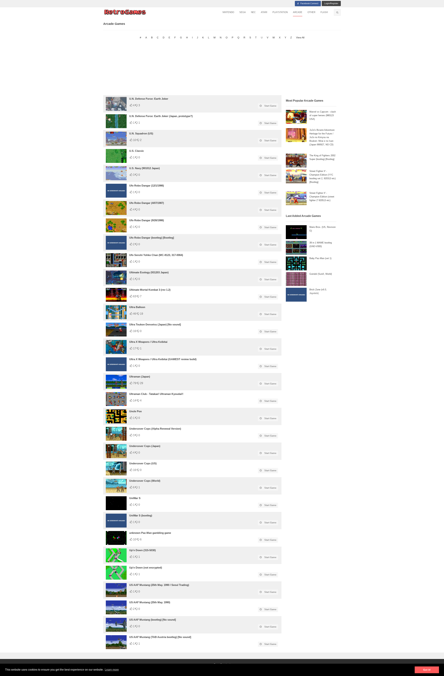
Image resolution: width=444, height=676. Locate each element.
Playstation (280, 12)
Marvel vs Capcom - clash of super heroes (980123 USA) (322, 115)
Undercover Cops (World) (144, 480)
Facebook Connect (309, 3)
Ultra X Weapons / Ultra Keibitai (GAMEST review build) (163, 359)
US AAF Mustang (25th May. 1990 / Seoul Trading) (159, 584)
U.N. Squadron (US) (141, 133)
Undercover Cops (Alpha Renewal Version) (155, 428)
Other (311, 12)
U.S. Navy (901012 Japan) (144, 168)
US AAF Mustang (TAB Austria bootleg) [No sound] (160, 637)
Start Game (270, 106)
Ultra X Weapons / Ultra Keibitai (148, 341)
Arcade (297, 12)
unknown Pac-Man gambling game (150, 532)
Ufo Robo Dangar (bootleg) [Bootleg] (151, 237)
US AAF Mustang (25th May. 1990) (149, 602)
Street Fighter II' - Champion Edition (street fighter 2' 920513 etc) (321, 197)
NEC (253, 12)
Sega (242, 12)
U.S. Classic (136, 150)
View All (300, 37)
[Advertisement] (222, 67)
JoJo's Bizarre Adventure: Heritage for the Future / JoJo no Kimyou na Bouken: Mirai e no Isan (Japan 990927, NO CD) (322, 137)
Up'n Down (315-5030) (142, 550)
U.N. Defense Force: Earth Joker (148, 98)
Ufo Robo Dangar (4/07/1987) (146, 202)
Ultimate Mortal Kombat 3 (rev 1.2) (149, 289)
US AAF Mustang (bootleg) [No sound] (152, 619)
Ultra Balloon (137, 307)
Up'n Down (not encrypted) (145, 567)
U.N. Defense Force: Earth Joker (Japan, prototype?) (161, 116)
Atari (264, 12)
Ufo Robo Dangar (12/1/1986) (146, 185)
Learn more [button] (112, 669)
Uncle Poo (135, 411)
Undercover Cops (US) (143, 463)
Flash (324, 12)
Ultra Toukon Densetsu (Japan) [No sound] (155, 324)
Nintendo (228, 12)
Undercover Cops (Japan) (144, 446)
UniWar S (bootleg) (140, 515)
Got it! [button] (427, 669)
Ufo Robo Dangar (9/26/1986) (146, 220)
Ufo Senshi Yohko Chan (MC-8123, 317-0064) (156, 255)
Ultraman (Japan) (139, 376)
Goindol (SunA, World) (320, 274)
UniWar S (134, 498)
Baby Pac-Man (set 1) (320, 258)
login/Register (331, 3)
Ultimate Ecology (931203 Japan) (149, 272)
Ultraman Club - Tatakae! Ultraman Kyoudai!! (156, 393)
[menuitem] (228, 12)
